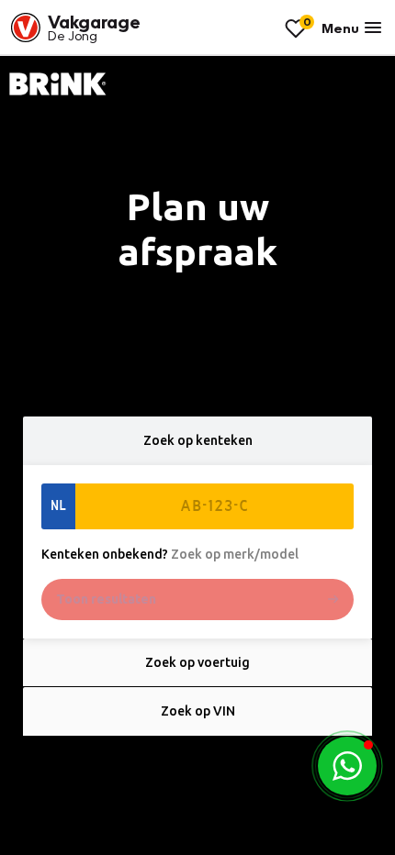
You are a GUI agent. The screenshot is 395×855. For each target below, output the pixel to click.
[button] (347, 766)
